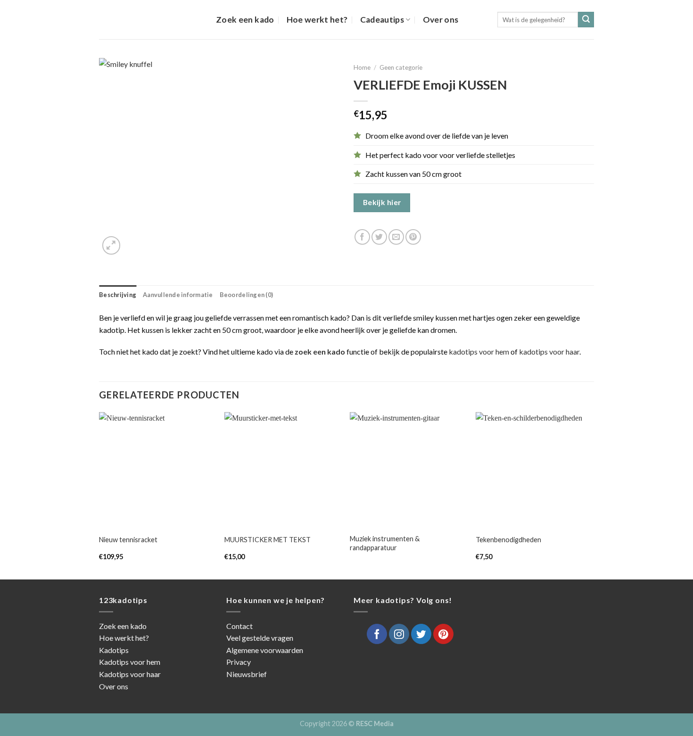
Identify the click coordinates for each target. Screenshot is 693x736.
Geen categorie (401, 67)
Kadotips (114, 649)
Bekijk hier (382, 202)
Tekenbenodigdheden (508, 540)
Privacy (238, 661)
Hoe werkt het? (317, 20)
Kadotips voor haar (130, 674)
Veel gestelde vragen (259, 637)
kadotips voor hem (479, 351)
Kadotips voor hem (129, 661)
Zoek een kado (245, 20)
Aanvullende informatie (178, 294)
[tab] (117, 294)
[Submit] (586, 20)
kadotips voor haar (549, 351)
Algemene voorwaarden (264, 649)
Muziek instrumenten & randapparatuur (385, 543)
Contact (239, 625)
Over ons (441, 20)
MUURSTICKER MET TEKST (267, 540)
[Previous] (99, 494)
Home (362, 67)
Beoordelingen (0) (246, 294)
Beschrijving (117, 294)
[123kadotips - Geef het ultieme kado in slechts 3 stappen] (150, 19)
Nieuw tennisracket (128, 540)
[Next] (591, 494)
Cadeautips (382, 20)
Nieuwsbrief (246, 674)
